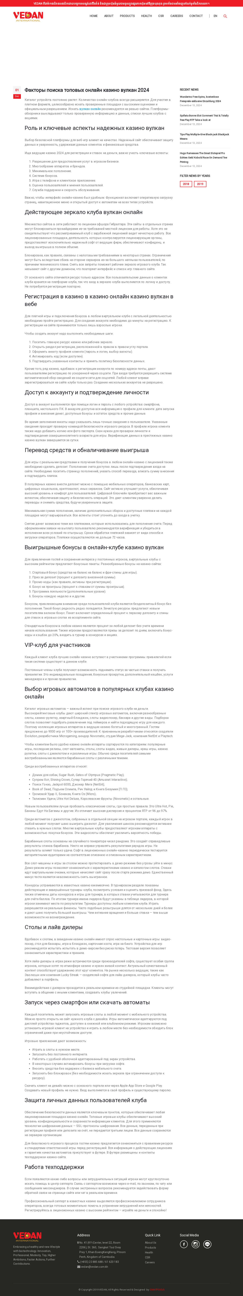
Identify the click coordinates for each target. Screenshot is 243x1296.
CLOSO (168, 1289)
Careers (176, 16)
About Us (150, 1242)
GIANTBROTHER (173, 1289)
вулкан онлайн (90, 109)
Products (127, 16)
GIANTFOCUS (157, 1289)
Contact (196, 16)
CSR (161, 16)
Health (146, 16)
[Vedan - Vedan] (28, 16)
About (109, 16)
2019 (200, 184)
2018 (186, 184)
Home (94, 16)
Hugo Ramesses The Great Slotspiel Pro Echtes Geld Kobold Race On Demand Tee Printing (203, 157)
